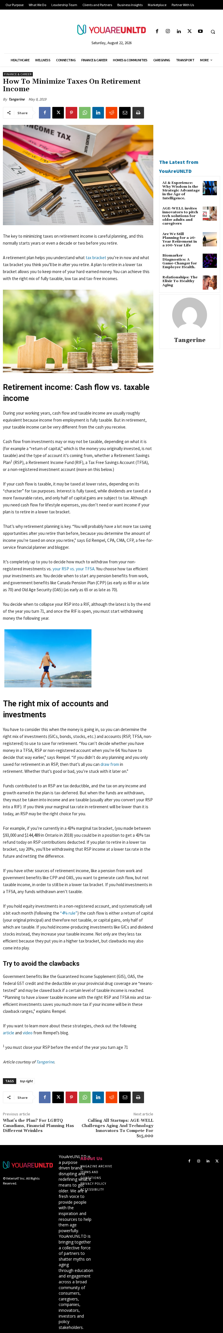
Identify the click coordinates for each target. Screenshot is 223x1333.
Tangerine (16, 99)
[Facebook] (157, 31)
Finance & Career (18, 74)
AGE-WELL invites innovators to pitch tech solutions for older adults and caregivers (180, 216)
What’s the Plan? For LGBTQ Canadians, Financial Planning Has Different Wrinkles (38, 1126)
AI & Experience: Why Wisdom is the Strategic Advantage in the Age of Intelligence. (181, 190)
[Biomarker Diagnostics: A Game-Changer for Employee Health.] (210, 261)
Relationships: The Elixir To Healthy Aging (179, 281)
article (8, 1032)
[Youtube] (200, 31)
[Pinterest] (71, 113)
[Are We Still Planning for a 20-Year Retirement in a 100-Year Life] (210, 239)
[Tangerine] (189, 315)
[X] (189, 31)
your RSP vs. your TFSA (73, 568)
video (28, 1032)
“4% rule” (68, 913)
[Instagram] (168, 31)
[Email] (125, 113)
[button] (213, 31)
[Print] (138, 113)
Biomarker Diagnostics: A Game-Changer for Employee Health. (179, 261)
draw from (109, 764)
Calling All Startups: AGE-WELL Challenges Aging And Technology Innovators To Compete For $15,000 (117, 1128)
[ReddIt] (111, 113)
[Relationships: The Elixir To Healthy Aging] (210, 282)
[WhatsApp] (85, 113)
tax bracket (96, 257)
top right (26, 1081)
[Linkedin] (179, 31)
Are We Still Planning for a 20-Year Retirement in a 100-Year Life (179, 240)
